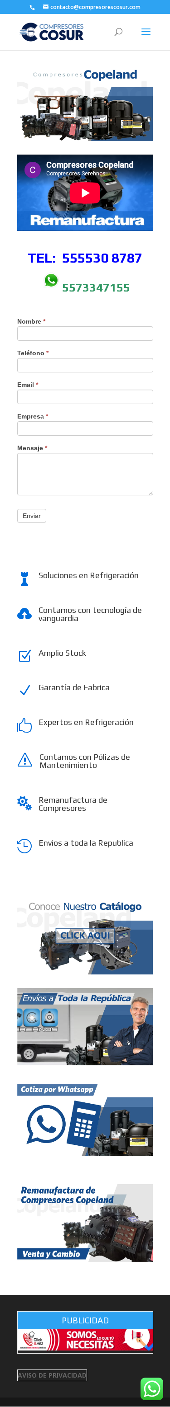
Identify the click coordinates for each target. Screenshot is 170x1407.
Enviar (32, 515)
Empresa (32, 416)
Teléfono (33, 353)
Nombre (31, 321)
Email (27, 384)
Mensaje (32, 448)
